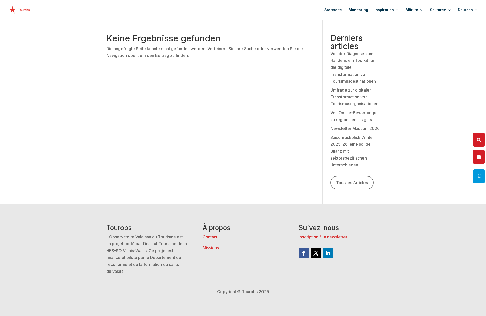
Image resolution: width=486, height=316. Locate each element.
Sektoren (438, 10)
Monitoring (358, 10)
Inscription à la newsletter (323, 236)
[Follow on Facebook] (304, 253)
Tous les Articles (352, 182)
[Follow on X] (316, 253)
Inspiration (384, 10)
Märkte (412, 10)
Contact (209, 236)
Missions (210, 247)
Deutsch (465, 10)
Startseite (333, 10)
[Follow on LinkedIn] (328, 253)
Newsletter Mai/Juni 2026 (355, 128)
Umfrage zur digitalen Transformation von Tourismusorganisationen (354, 96)
